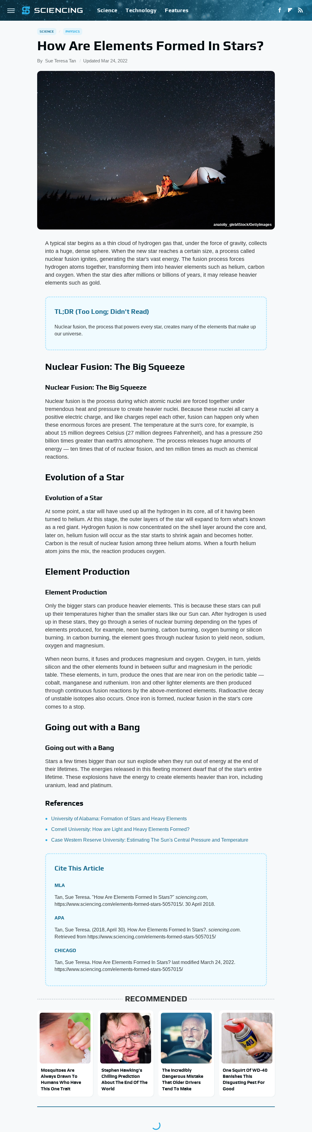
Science (107, 10)
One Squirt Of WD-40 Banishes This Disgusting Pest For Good (245, 1079)
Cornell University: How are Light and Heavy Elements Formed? (120, 829)
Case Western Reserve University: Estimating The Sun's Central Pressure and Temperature (149, 840)
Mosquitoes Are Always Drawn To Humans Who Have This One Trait (61, 1079)
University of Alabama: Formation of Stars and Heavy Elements (119, 818)
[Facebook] (279, 10)
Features (176, 10)
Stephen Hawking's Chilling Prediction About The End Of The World (124, 1079)
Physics (73, 31)
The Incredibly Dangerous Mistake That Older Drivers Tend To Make (182, 1079)
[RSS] (300, 10)
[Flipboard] (290, 10)
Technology (141, 10)
